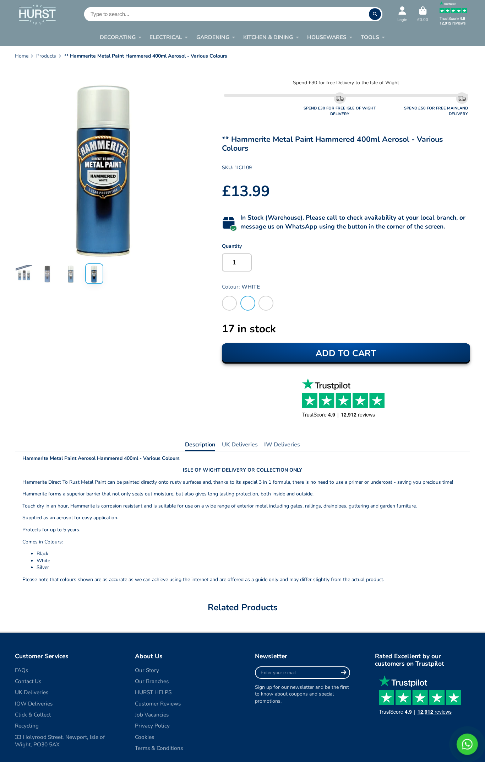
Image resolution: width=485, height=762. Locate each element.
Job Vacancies (152, 714)
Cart (422, 14)
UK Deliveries (240, 445)
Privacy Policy (152, 725)
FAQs (21, 670)
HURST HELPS (153, 692)
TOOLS (370, 37)
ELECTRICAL (165, 37)
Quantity (232, 246)
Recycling (27, 725)
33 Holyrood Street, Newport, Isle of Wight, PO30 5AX (60, 740)
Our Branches (152, 681)
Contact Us (28, 681)
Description (200, 445)
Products (46, 56)
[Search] (375, 14)
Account (402, 14)
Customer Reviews (158, 703)
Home (21, 56)
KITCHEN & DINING (268, 37)
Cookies (144, 737)
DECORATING (118, 37)
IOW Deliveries (34, 703)
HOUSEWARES (327, 37)
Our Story (147, 670)
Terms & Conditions (159, 748)
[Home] (37, 14)
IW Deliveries (282, 445)
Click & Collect (33, 714)
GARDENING (212, 37)
